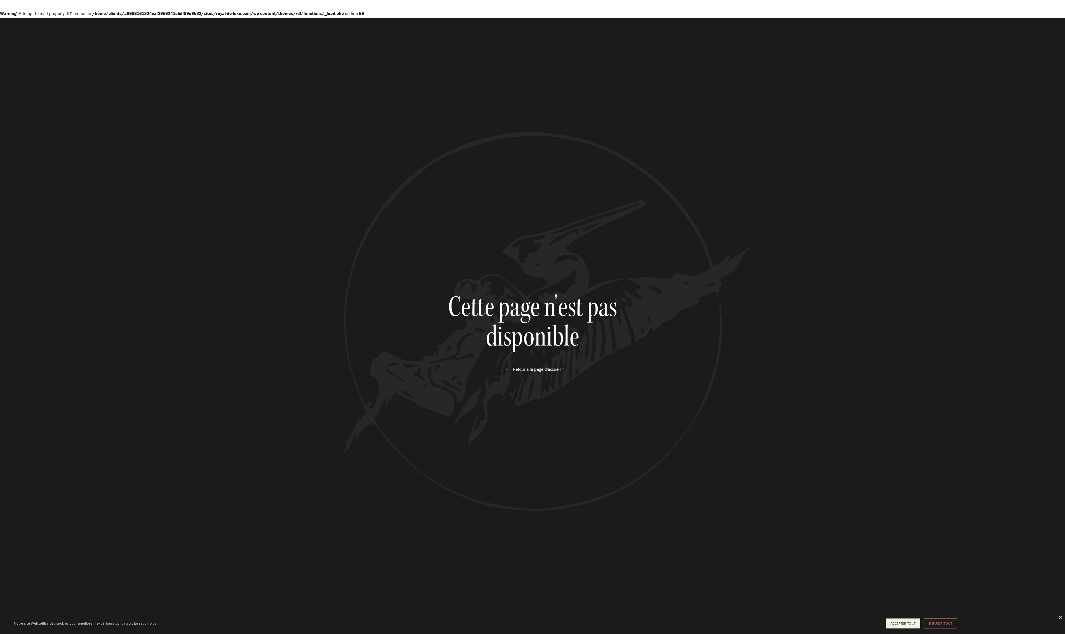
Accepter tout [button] (903, 623)
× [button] (1060, 618)
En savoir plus (145, 623)
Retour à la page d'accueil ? (538, 369)
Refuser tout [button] (940, 623)
